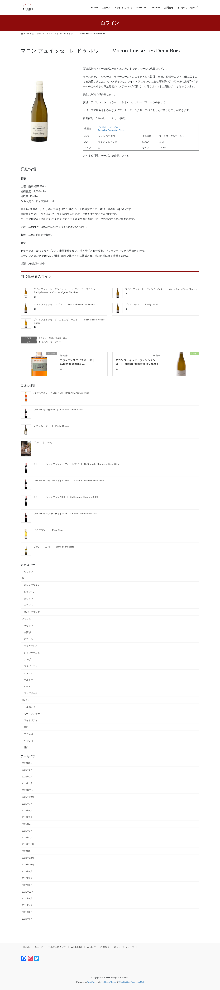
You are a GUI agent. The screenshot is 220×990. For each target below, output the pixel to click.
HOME (26, 947)
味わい (25, 700)
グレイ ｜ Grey (42, 442)
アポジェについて (57, 947)
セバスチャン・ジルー (51, 342)
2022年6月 (27, 878)
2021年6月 (27, 898)
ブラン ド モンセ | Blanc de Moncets (53, 546)
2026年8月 (27, 763)
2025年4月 (27, 824)
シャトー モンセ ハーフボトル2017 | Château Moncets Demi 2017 (68, 480)
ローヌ (27, 686)
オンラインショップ (124, 947)
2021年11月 (28, 891)
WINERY (91, 947)
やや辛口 (28, 734)
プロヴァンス (31, 646)
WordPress (92, 982)
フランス (26, 619)
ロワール (28, 639)
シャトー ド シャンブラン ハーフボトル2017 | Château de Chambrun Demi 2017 (76, 464)
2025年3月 (27, 831)
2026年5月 (27, 770)
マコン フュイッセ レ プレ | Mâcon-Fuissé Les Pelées (64, 304)
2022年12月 (28, 858)
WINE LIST (76, 947)
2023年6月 (27, 851)
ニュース (38, 947)
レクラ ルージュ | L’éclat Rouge (51, 426)
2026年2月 (27, 776)
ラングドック (31, 693)
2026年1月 (27, 783)
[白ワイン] (181, 363)
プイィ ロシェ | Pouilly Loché (141, 304)
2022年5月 (27, 885)
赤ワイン (28, 598)
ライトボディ (31, 720)
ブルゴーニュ (61, 338)
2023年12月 (28, 844)
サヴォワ (28, 625)
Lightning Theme (108, 982)
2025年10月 (28, 797)
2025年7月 (27, 804)
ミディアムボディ (33, 713)
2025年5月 (27, 817)
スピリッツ (27, 571)
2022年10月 (28, 864)
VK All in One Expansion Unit (131, 982)
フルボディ (29, 707)
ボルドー (28, 679)
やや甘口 (28, 740)
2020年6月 (27, 918)
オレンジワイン (32, 585)
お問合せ (104, 947)
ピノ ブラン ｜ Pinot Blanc (48, 530)
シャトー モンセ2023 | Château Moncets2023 (58, 409)
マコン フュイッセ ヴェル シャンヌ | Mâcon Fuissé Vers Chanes (160, 289)
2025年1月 (27, 837)
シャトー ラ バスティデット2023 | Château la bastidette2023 (65, 513)
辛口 (51, 338)
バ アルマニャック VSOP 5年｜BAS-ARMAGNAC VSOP (61, 393)
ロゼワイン (29, 591)
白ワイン (42, 338)
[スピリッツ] (39, 363)
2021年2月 (27, 912)
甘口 (26, 747)
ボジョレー (29, 673)
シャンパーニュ (32, 652)
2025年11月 (28, 790)
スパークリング (32, 612)
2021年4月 (27, 905)
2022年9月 (27, 871)
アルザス (28, 659)
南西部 (27, 632)
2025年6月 (27, 810)
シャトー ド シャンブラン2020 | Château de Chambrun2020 (65, 497)
